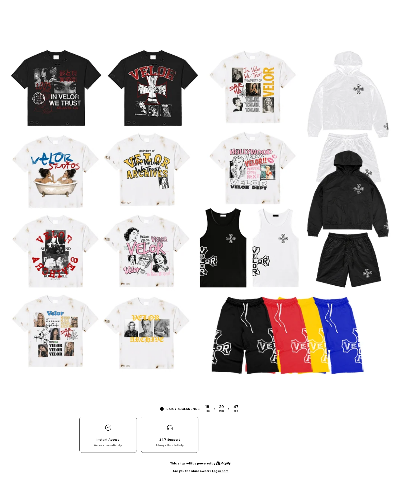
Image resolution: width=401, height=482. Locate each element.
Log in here (220, 471)
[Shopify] (223, 463)
